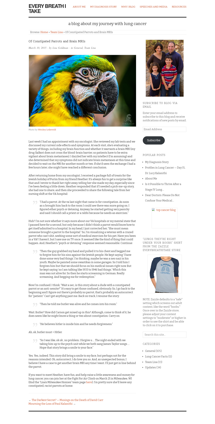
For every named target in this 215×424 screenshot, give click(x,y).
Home (44, 32)
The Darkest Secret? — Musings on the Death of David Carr (67, 400)
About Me (79, 6)
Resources (179, 6)
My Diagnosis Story (103, 6)
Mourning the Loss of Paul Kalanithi (51, 403)
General (78, 47)
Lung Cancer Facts (156, 356)
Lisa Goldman (60, 47)
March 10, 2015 (37, 47)
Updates (150, 367)
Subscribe (153, 140)
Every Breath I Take (47, 8)
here (89, 382)
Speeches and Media (153, 6)
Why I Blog (128, 6)
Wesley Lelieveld (47, 129)
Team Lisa (56, 32)
